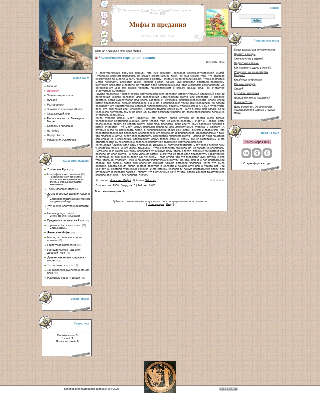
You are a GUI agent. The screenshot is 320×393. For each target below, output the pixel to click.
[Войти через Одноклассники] (267, 153)
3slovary (150, 180)
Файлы (112, 50)
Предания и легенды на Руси (65, 220)
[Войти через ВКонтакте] (246, 153)
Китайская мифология (248, 79)
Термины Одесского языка (64, 225)
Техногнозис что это (60, 265)
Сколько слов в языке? (248, 58)
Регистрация (156, 204)
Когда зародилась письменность (255, 49)
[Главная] (104, 7)
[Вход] (104, 45)
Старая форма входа (256, 163)
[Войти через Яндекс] (257, 153)
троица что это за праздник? (252, 97)
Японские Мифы (58, 232)
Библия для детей (58, 213)
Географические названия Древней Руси (63, 251)
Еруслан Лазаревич (246, 93)
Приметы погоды (245, 54)
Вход (169, 204)
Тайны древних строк (60, 188)
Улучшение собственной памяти (67, 205)
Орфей (238, 88)
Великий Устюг (243, 102)
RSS (163, 13)
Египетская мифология (61, 244)
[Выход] (104, 37)
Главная (100, 50)
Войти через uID (256, 142)
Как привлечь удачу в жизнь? (252, 67)
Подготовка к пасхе (246, 63)
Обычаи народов (245, 84)
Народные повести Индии (63, 277)
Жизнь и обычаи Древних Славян (68, 193)
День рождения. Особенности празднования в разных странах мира (254, 109)
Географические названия (63, 174)
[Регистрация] (104, 26)
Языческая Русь (57, 169)
